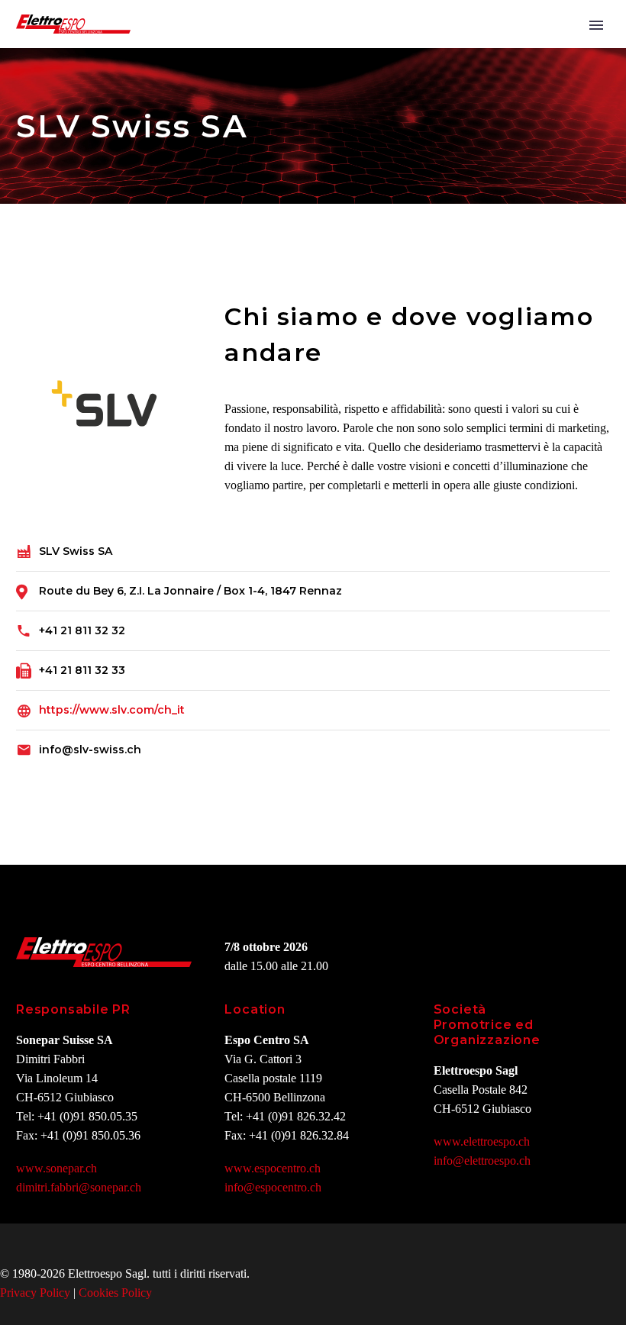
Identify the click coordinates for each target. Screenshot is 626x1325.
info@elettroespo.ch (482, 1160)
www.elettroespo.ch (482, 1141)
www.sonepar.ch (56, 1168)
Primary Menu (596, 25)
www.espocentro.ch (272, 1168)
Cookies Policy (115, 1292)
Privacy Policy (35, 1292)
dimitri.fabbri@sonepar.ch (78, 1187)
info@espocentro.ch (272, 1187)
